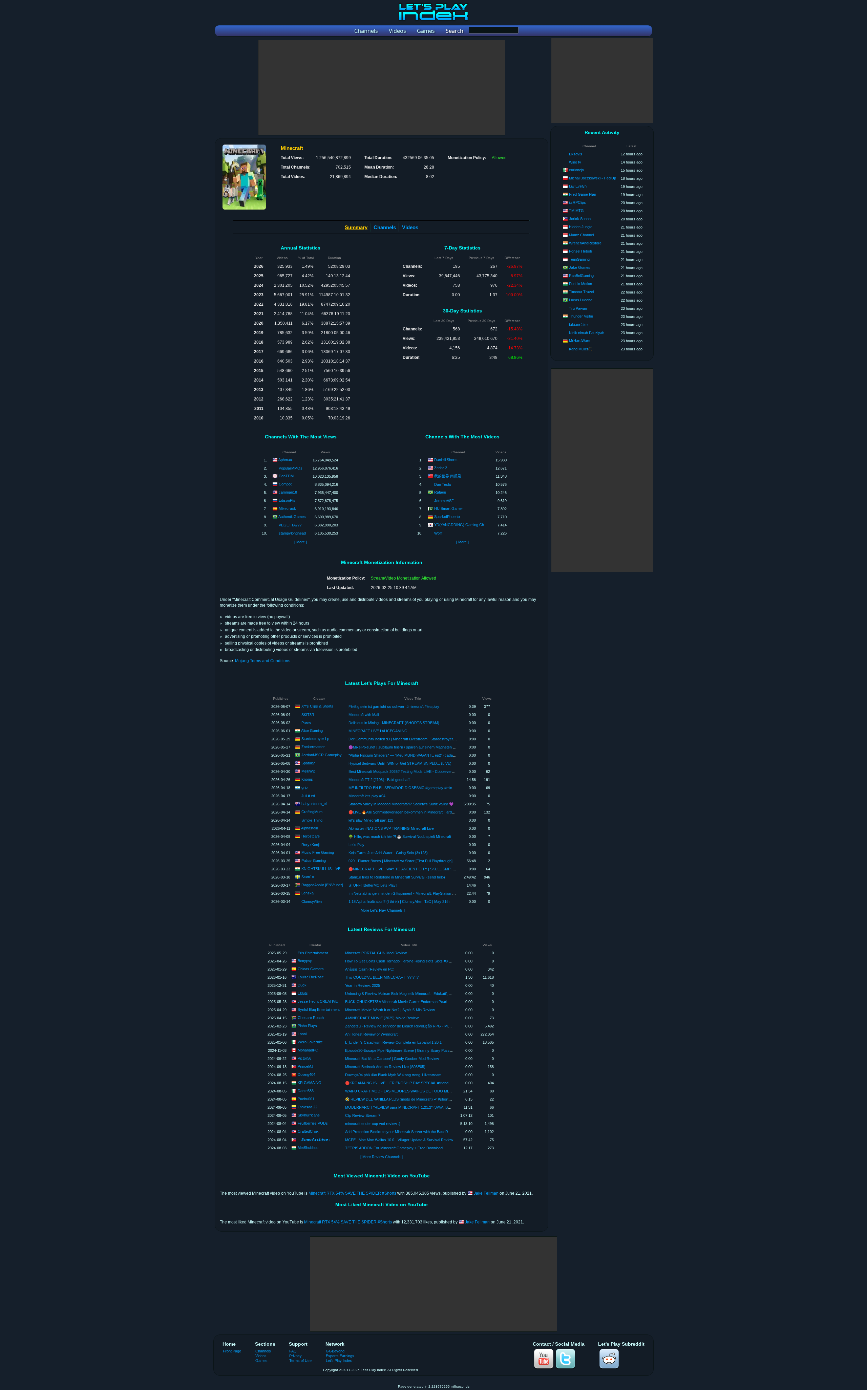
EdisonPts (287, 500)
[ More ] (300, 542)
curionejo (576, 170)
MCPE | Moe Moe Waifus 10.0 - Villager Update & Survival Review (399, 1140)
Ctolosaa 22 (307, 1107)
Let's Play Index (339, 1361)
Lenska (307, 893)
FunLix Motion (580, 284)
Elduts (303, 993)
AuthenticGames (292, 517)
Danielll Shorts (446, 460)
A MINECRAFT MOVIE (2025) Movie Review (382, 1018)
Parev (306, 723)
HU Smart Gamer (448, 508)
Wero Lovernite (310, 1042)
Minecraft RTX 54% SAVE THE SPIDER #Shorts (352, 1193)
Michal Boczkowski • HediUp (592, 178)
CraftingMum (311, 812)
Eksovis (575, 154)
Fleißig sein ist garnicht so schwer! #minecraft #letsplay (393, 706)
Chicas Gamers (311, 969)
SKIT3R (307, 715)
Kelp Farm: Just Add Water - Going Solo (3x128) (388, 853)
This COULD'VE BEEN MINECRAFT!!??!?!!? (382, 977)
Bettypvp (305, 961)
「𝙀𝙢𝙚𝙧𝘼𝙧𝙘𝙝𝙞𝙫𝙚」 (315, 1139)
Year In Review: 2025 (362, 985)
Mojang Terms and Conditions (262, 660)
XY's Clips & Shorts (317, 706)
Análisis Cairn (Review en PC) (370, 969)
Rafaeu (440, 492)
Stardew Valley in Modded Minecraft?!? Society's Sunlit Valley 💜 (400, 804)
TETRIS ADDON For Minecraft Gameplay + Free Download (394, 1148)
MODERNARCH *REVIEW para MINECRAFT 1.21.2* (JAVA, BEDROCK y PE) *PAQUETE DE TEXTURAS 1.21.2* (439, 1107)
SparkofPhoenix (447, 517)
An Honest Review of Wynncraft (371, 1034)
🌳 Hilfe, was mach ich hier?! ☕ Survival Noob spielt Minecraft (399, 836)
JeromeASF (444, 501)
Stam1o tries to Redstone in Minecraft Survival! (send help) (396, 877)
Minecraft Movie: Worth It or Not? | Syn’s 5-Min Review (390, 1010)
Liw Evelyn (578, 186)
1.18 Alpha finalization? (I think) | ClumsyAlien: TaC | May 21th (398, 901)
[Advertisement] (381, 87)
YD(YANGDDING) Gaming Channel (463, 525)
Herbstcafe (310, 836)
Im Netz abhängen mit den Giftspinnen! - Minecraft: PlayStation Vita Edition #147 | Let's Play (423, 893)
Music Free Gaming (317, 852)
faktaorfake (578, 325)
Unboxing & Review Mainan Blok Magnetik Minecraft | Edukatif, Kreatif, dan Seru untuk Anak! (420, 994)
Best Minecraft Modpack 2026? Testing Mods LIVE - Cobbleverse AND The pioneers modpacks (426, 771)
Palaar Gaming (313, 861)
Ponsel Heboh (580, 251)
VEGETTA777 (290, 525)
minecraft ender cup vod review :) (372, 1124)
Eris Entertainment (313, 953)
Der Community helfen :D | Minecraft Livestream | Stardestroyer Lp (403, 739)
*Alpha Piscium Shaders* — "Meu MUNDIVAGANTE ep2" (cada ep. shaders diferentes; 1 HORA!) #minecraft (437, 755)
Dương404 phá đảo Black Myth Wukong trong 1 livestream (393, 1075)
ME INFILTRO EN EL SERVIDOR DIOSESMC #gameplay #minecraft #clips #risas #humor (422, 788)
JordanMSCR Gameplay (321, 755)
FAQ (293, 1351)
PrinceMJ (305, 1066)
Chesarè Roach (311, 1018)
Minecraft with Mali (363, 715)
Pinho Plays (307, 1026)
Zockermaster (313, 747)
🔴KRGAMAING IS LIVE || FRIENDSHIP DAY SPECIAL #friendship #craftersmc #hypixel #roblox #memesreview (437, 1083)
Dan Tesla (442, 484)
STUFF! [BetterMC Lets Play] (372, 885)
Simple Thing (311, 820)
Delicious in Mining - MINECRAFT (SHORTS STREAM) (393, 723)
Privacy (295, 1356)
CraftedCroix (308, 1131)
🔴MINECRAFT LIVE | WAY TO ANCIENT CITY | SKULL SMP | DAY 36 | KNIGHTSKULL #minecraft (430, 869)
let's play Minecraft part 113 (370, 820)
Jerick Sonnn (580, 219)
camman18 (288, 492)
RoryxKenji (310, 845)
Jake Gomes (579, 267)
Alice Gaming (312, 731)
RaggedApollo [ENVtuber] (322, 885)
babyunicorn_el (313, 804)
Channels (385, 227)
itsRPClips (577, 202)
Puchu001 (306, 1099)
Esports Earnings (340, 1356)
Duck (302, 985)
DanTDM (286, 476)
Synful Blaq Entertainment (319, 1009)
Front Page (232, 1351)
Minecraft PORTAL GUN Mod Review (376, 953)
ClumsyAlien (311, 901)
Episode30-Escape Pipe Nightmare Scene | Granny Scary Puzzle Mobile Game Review (416, 1050)
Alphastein (309, 828)
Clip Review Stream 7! (363, 1115)
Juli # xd (308, 796)
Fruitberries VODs (313, 1123)
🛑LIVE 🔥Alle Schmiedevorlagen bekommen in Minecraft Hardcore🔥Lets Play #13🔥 (419, 812)
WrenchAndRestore (585, 243)
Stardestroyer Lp (315, 739)
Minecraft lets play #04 (366, 796)
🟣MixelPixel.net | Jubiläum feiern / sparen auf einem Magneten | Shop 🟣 (408, 747)
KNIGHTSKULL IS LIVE (320, 869)
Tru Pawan (578, 308)
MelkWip (308, 771)
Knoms (307, 779)
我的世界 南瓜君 (447, 476)
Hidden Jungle (580, 227)
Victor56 (304, 1058)
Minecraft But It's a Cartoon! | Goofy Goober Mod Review (392, 1059)
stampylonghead (292, 533)
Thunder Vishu (581, 316)
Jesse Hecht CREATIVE (318, 1001)
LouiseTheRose (311, 977)
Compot (285, 484)
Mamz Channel (581, 235)
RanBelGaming (581, 276)
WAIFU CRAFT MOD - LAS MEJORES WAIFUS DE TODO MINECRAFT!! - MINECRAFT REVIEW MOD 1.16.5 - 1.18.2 (444, 1091)
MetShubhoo (308, 1148)
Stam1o (307, 877)
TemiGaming (579, 259)
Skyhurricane (309, 1115)
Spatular (308, 763)
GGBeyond (335, 1351)
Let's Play (356, 845)
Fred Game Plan (582, 194)
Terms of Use (300, 1361)
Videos (410, 227)
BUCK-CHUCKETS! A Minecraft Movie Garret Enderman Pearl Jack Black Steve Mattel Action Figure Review (434, 1002)
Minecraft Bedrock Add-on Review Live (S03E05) (385, 1067)
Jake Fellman (486, 1193)
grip (304, 787)
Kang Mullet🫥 (580, 349)
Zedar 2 (440, 468)
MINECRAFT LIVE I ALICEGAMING (377, 731)
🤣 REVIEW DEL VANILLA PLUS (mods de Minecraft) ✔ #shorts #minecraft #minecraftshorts (421, 1099)
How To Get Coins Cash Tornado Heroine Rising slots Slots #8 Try (399, 961)
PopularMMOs (290, 468)
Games (261, 1361)
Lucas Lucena (580, 300)
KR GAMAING (309, 1083)
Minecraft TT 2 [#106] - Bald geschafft (379, 780)
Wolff (438, 533)
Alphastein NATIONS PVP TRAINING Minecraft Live (391, 828)
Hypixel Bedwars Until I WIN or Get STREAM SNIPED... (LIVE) (399, 763)
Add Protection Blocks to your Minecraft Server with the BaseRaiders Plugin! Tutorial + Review (422, 1132)
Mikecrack (287, 508)
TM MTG (576, 211)
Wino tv (575, 162)
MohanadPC (308, 1050)
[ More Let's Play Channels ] (382, 910)
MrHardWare (579, 341)
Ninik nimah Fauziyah (586, 333)
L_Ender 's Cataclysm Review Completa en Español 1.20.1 (393, 1042)
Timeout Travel (581, 292)
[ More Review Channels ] (381, 1157)
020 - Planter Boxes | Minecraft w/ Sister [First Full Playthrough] (400, 861)
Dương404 (306, 1074)
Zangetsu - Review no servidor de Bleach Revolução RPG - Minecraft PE (405, 1026)
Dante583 (306, 1091)
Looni (302, 1034)
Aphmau (285, 460)
